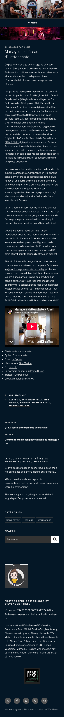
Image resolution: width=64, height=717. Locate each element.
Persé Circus (37, 371)
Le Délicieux (21, 374)
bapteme (14, 400)
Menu (34, 22)
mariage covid (41, 403)
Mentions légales (13, 709)
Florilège (28, 520)
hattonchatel (31, 400)
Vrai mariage (17, 395)
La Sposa (17, 359)
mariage (25, 403)
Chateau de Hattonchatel (18, 351)
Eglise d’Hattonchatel (16, 355)
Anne (27, 47)
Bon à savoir (13, 520)
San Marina (25, 363)
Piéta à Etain (12, 142)
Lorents (13, 367)
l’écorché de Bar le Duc (41, 138)
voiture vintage (19, 405)
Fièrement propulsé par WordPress (41, 709)
